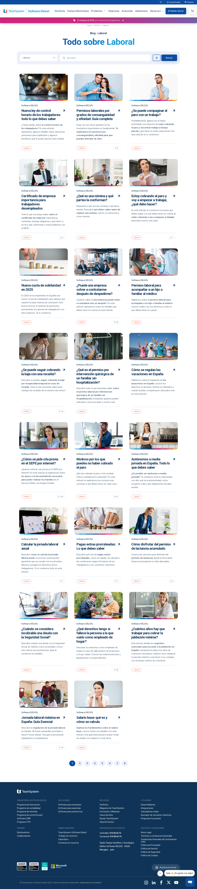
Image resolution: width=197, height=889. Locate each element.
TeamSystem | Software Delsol (72, 832)
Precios (190, 2)
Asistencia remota (168, 867)
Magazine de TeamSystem (112, 808)
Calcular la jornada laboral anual (39, 546)
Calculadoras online (150, 811)
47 (62, 748)
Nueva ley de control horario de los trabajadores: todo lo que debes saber (41, 115)
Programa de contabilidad (29, 808)
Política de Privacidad (150, 845)
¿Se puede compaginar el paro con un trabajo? (149, 113)
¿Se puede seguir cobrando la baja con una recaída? (40, 372)
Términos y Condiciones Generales (156, 836)
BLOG (97, 25)
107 (61, 497)
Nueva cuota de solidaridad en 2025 (41, 287)
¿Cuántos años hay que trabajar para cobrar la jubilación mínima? (148, 633)
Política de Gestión (149, 848)
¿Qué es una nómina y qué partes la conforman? (94, 198)
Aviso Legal (146, 832)
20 (117, 322)
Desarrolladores (148, 805)
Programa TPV (24, 822)
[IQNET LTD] (44, 866)
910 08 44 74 (115, 836)
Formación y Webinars (110, 811)
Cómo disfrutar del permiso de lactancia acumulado (151, 546)
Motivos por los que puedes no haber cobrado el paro (94, 463)
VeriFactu (104, 805)
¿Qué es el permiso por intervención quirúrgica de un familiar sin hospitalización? (95, 376)
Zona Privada (174, 2)
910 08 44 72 (115, 833)
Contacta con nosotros (68, 843)
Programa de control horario (30, 815)
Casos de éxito (106, 815)
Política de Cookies (149, 855)
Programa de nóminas (27, 811)
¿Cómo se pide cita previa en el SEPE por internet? (39, 461)
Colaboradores (23, 836)
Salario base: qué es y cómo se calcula (91, 720)
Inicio (89, 25)
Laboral (105, 25)
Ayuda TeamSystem (109, 818)
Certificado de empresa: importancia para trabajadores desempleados (38, 202)
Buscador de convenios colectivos (156, 815)
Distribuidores (23, 832)
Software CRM (23, 818)
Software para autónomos (70, 811)
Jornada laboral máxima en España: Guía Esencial (40, 720)
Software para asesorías (69, 808)
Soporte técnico (107, 822)
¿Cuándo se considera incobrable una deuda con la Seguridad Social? (39, 633)
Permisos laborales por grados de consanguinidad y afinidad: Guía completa (95, 115)
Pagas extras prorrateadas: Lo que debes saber (96, 546)
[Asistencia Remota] (161, 2)
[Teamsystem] (28, 791)
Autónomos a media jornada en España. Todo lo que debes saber (150, 463)
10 (62, 411)
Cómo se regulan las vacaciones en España (147, 372)
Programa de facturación (28, 805)
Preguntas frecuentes (151, 818)
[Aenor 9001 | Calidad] (34, 866)
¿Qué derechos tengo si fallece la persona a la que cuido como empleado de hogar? (94, 635)
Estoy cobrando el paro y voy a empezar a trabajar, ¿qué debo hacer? (149, 200)
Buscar (169, 58)
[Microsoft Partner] (58, 866)
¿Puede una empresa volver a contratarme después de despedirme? (94, 289)
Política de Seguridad (150, 852)
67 (117, 497)
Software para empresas (69, 805)
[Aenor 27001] (22, 866)
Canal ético (63, 839)
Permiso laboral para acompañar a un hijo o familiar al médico (147, 289)
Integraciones (147, 808)
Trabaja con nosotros (67, 836)
